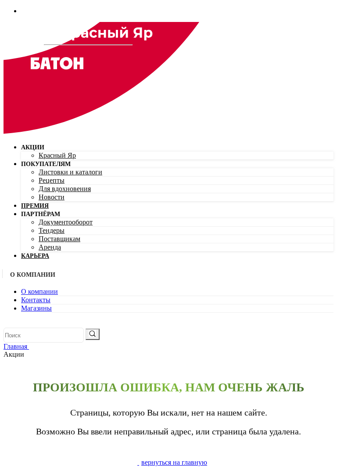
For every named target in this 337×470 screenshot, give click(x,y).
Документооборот (66, 222)
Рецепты (52, 180)
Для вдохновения (65, 188)
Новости (52, 197)
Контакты (35, 300)
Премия (35, 205)
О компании (39, 291)
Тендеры (52, 230)
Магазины (36, 308)
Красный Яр (57, 155)
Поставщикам (59, 238)
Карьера (35, 256)
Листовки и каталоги (70, 172)
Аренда (50, 247)
